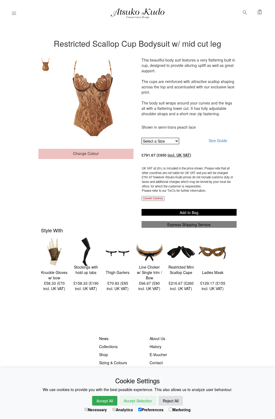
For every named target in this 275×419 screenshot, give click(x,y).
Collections (108, 346)
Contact (156, 362)
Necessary (97, 409)
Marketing (181, 409)
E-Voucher (158, 354)
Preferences (153, 409)
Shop (103, 354)
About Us (157, 338)
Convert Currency (153, 198)
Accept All (104, 400)
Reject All (171, 400)
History (155, 346)
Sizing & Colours (113, 362)
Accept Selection (138, 400)
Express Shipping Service (189, 224)
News (103, 338)
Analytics (124, 409)
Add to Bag (189, 212)
